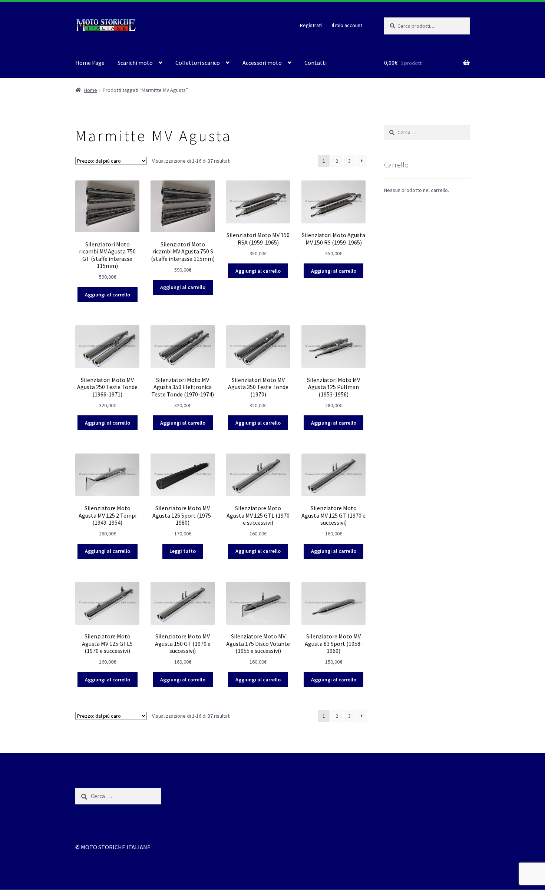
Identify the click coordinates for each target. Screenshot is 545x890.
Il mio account (347, 25)
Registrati (311, 25)
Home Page (90, 62)
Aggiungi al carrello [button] (107, 294)
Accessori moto (262, 62)
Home (90, 90)
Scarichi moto (135, 62)
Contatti (315, 62)
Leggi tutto (182, 551)
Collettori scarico (197, 62)
